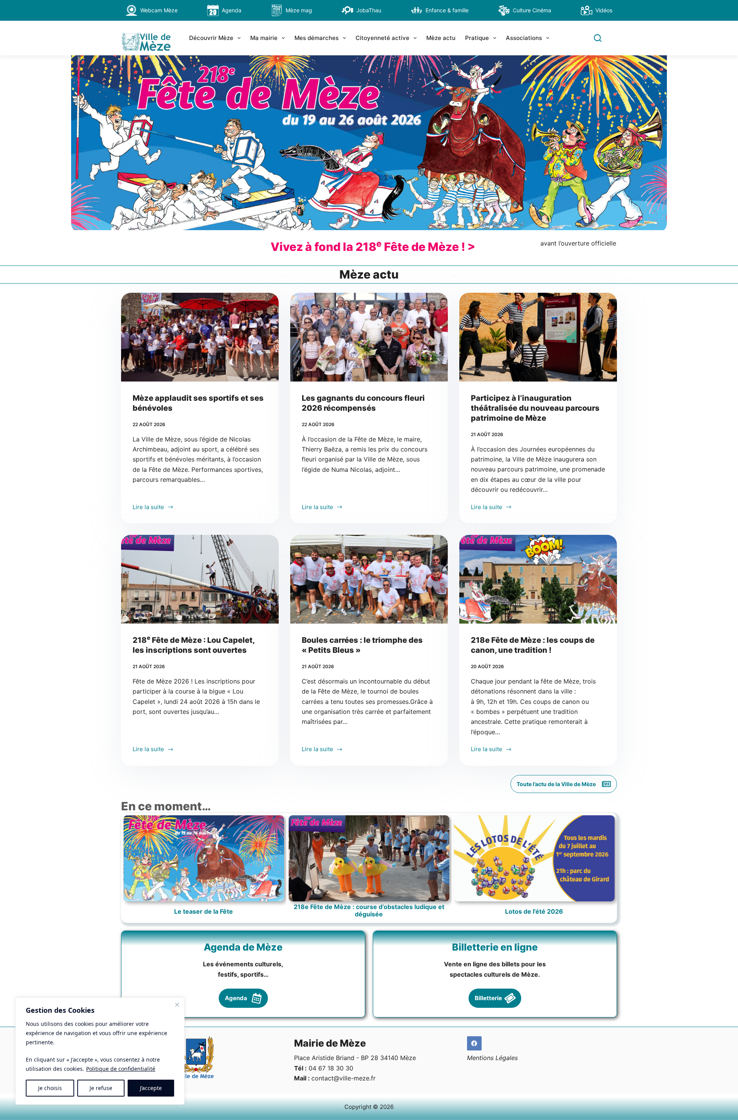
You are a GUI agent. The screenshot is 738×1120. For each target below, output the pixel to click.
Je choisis (50, 1088)
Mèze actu (440, 37)
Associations (524, 37)
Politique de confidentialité (120, 1068)
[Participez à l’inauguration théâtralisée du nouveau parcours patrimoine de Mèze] (538, 337)
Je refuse (101, 1088)
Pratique (477, 37)
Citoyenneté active (382, 37)
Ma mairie (264, 37)
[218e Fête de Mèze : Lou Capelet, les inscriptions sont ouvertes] (200, 579)
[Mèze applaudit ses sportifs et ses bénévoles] (200, 337)
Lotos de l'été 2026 (534, 911)
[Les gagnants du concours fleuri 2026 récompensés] (369, 337)
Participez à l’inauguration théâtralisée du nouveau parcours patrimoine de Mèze (535, 408)
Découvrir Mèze (211, 37)
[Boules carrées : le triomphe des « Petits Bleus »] (369, 579)
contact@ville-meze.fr (343, 1078)
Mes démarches (316, 37)
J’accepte (151, 1088)
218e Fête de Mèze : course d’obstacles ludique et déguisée (369, 910)
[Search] (598, 38)
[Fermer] (177, 1005)
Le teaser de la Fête (203, 911)
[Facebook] (474, 1043)
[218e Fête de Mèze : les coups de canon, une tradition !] (538, 579)
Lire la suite (148, 507)
